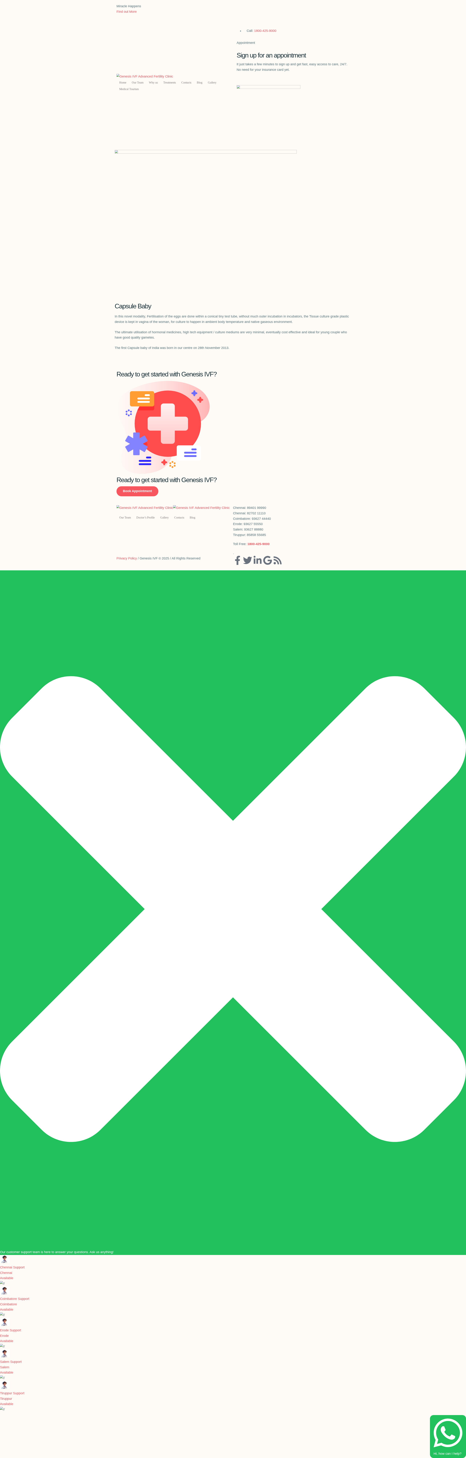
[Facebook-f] (237, 560)
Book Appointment (137, 491)
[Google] (267, 560)
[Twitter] (247, 560)
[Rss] (277, 560)
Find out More (126, 11)
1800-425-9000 (265, 31)
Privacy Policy (126, 558)
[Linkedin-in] (257, 560)
